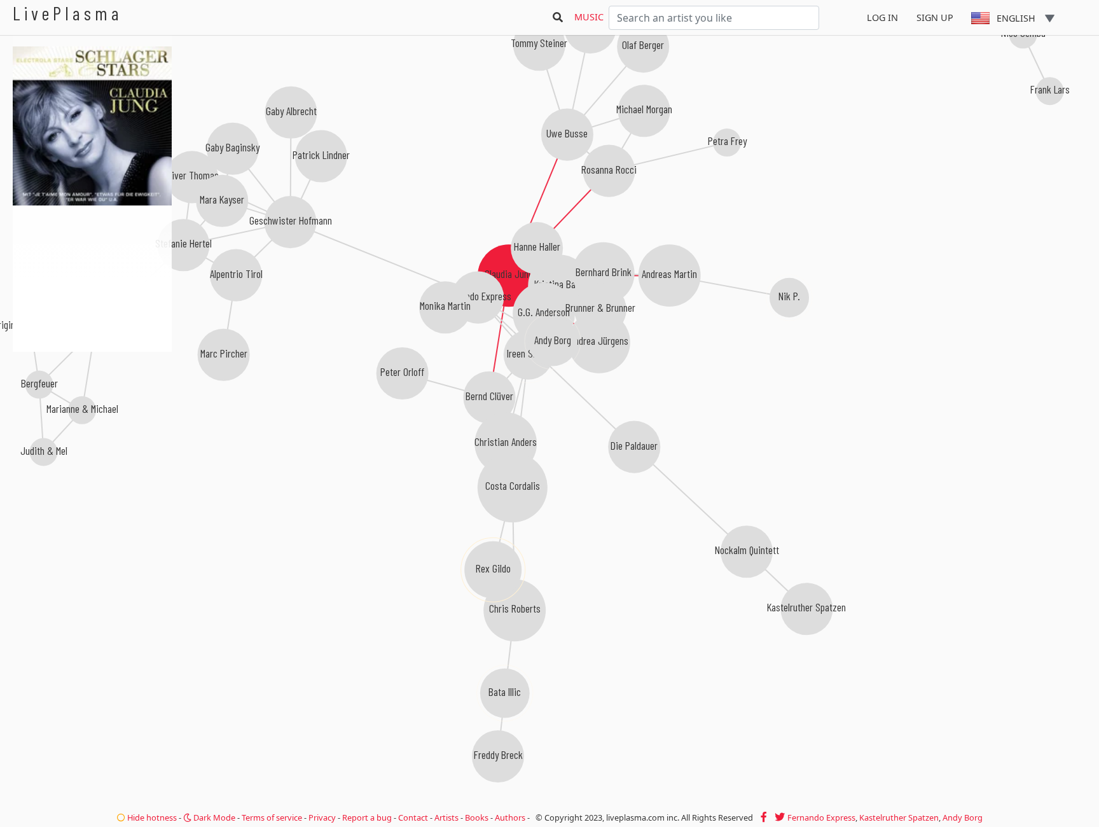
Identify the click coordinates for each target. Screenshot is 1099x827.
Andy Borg (963, 817)
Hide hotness (151, 817)
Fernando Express (821, 817)
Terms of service (272, 817)
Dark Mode (213, 817)
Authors (510, 817)
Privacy (322, 817)
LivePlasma (68, 13)
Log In (882, 17)
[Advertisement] (92, 419)
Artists (446, 817)
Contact (413, 817)
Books (476, 817)
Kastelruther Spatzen (899, 817)
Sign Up (934, 17)
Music (589, 17)
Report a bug (367, 817)
